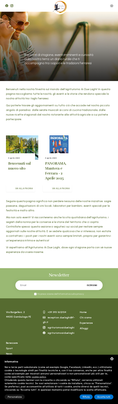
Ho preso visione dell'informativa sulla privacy (60, 294)
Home (83, 312)
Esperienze (86, 322)
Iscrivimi (92, 285)
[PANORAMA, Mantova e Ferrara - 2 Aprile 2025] (59, 148)
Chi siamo (86, 317)
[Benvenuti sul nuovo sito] (22, 148)
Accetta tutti (103, 396)
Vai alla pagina (24, 188)
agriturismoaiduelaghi (61, 327)
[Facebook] (7, 6)
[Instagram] (12, 6)
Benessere (12, 342)
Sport (9, 348)
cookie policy (39, 376)
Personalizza (15, 396)
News (9, 353)
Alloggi (84, 328)
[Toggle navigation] (111, 6)
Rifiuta (86, 396)
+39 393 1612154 (57, 312)
